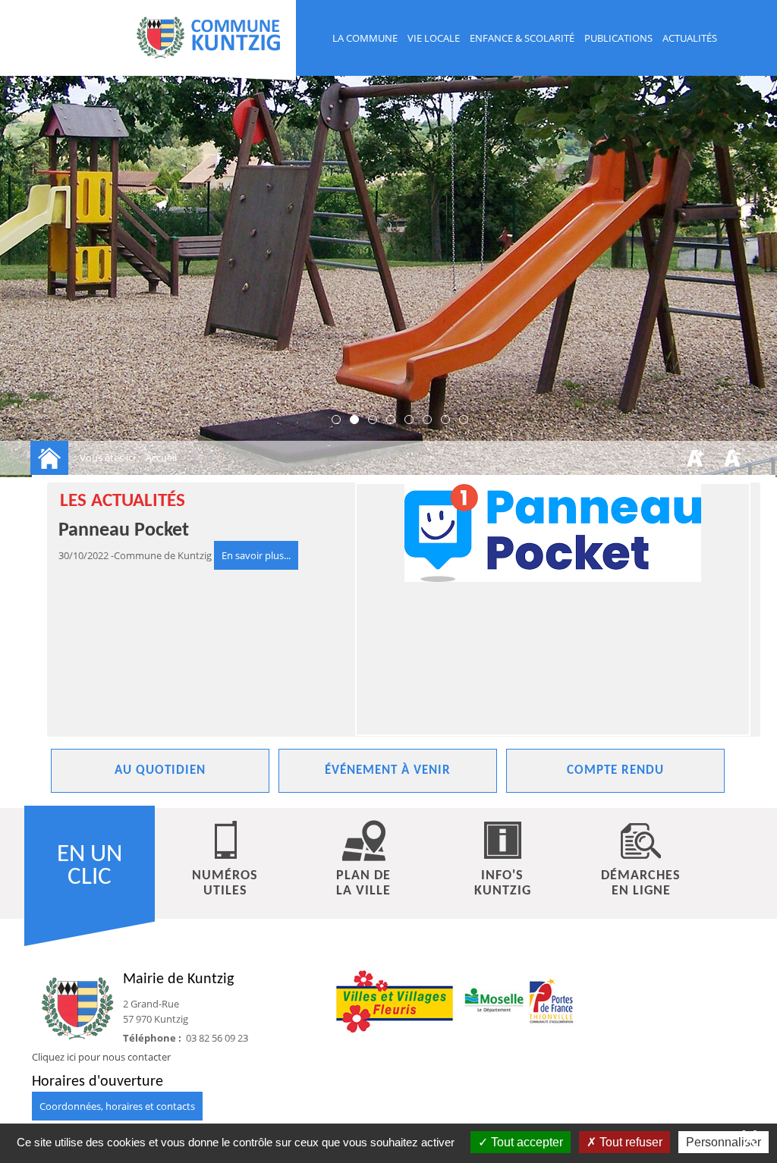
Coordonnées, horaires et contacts (117, 1106)
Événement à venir (388, 770)
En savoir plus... (256, 555)
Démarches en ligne (641, 883)
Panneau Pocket (123, 530)
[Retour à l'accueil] (49, 458)
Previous (73, 723)
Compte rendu (615, 770)
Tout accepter (525, 1142)
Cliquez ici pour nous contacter (101, 1057)
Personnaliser (723, 1142)
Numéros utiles (225, 883)
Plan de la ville (363, 883)
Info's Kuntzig (502, 883)
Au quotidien (160, 770)
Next (536, 723)
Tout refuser (629, 1142)
